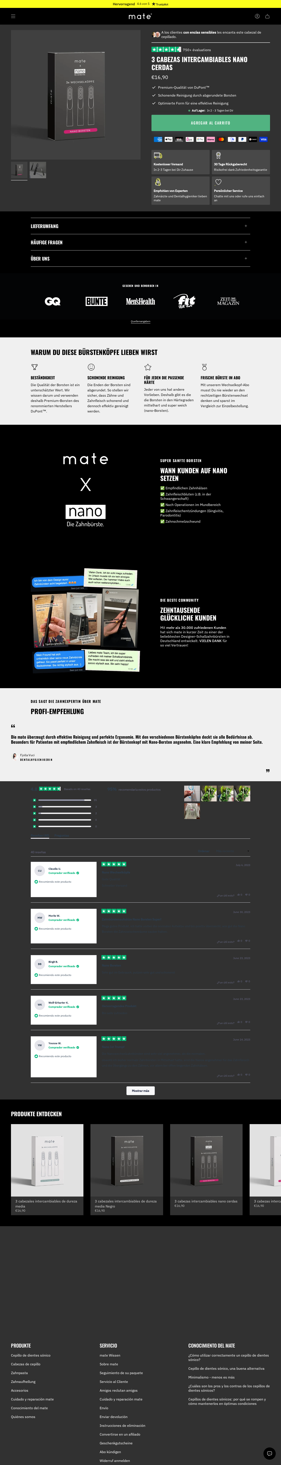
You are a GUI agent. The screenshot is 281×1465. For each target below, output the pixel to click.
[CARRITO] (267, 16)
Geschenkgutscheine (116, 1443)
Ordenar (204, 851)
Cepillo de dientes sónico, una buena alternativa (226, 1368)
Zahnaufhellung (23, 1381)
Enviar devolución (114, 1417)
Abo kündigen (110, 1452)
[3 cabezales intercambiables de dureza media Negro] (126, 1160)
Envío (104, 1408)
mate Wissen (110, 1355)
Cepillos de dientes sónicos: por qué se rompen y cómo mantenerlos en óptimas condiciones (227, 1401)
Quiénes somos (23, 1417)
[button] (64, 800)
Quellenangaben (140, 321)
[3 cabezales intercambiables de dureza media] (47, 1160)
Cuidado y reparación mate (32, 1399)
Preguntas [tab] (61, 836)
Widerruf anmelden (115, 1460)
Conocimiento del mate (29, 1408)
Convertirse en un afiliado (120, 1434)
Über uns (40, 258)
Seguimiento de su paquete (121, 1373)
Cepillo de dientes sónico (30, 1355)
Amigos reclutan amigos (119, 1390)
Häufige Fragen (47, 242)
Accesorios (19, 1390)
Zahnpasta (19, 1373)
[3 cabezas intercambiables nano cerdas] (206, 1160)
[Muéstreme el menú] (13, 16)
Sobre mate (109, 1364)
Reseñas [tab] (40, 836)
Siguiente (274, 1160)
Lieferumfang (44, 226)
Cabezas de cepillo (25, 1364)
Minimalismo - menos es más (211, 1377)
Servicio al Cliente (114, 1381)
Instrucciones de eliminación (122, 1425)
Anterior (11, 94)
